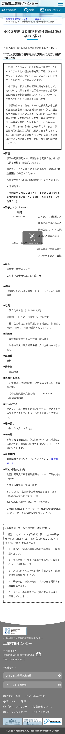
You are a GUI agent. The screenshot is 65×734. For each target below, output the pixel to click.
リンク (27, 701)
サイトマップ (43, 712)
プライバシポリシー (16, 706)
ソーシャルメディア (16, 712)
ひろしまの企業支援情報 (18, 675)
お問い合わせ (13, 696)
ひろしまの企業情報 (16, 684)
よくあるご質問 (37, 696)
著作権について (44, 706)
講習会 (38, 19)
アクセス (11, 701)
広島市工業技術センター (19, 3)
